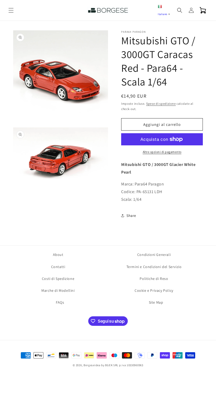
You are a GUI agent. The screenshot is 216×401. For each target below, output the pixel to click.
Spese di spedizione (161, 104)
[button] (11, 10)
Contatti (58, 266)
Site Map (156, 302)
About (58, 254)
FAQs (60, 302)
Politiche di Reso (154, 278)
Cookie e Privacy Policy (154, 290)
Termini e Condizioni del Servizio (154, 266)
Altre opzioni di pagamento (162, 152)
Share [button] (131, 215)
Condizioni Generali (154, 254)
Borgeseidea (92, 365)
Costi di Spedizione (58, 278)
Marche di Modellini (58, 290)
